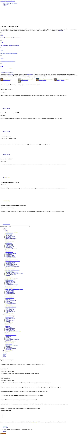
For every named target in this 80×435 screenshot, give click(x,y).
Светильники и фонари (11, 305)
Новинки (5, 353)
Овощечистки (8, 259)
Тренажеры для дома (10, 290)
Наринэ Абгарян (24, 80)
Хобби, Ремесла (9, 344)
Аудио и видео (9, 304)
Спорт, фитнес (9, 338)
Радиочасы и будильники (11, 303)
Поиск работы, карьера (10, 330)
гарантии (5, 426)
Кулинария (8, 321)
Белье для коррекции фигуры (12, 284)
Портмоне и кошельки (10, 311)
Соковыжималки (9, 252)
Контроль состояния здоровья (12, 272)
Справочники (8, 340)
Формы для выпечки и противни (13, 261)
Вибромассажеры (9, 276)
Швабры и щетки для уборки (12, 231)
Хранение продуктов (10, 265)
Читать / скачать (6, 108)
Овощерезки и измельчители (12, 258)
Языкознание (8, 349)
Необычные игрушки (10, 293)
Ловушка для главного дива (62, 78)
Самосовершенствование (11, 335)
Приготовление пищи (10, 256)
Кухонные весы (9, 247)
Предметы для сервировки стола (12, 270)
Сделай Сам (8, 336)
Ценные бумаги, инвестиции (12, 345)
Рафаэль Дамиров (42, 80)
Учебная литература (10, 342)
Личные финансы (9, 322)
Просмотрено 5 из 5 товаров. (7, 72)
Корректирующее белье (11, 282)
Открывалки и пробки (10, 263)
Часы (7, 312)
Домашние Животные (10, 318)
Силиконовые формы (10, 262)
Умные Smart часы (9, 313)
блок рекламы (11, 74)
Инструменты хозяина (10, 239)
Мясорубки (8, 250)
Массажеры (8, 275)
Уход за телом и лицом (10, 279)
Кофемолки (8, 249)
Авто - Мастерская (9, 302)
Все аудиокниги (6, 351)
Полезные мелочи (9, 286)
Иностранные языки (10, 320)
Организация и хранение (11, 238)
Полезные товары (9, 244)
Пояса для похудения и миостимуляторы (14, 289)
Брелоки (7, 242)
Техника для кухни (10, 246)
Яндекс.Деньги (33, 421)
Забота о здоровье (9, 271)
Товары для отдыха (10, 291)
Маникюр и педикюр (10, 281)
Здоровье (7, 319)
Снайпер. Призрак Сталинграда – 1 (46, 78)
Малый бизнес (9, 323)
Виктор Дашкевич (60, 80)
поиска (60, 30)
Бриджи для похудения (10, 285)
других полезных (30, 74)
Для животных (9, 243)
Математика (8, 324)
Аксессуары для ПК (10, 309)
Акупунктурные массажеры (11, 277)
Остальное (8, 301)
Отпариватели (9, 234)
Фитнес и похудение (10, 287)
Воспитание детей (9, 317)
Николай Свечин (6, 80)
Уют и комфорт (9, 235)
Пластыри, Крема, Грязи (11, 274)
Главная (4, 228)
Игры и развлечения (10, 292)
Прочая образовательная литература (13, 331)
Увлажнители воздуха (10, 236)
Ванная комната (9, 237)
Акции (4, 354)
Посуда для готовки (10, 255)
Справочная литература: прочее (12, 339)
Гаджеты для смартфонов (11, 307)
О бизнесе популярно (10, 328)
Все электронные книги (8, 350)
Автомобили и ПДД (10, 316)
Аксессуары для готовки (11, 257)
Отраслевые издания (10, 329)
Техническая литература (11, 341)
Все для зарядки (9, 308)
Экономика (8, 346)
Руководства (8, 333)
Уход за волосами (9, 280)
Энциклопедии (9, 347)
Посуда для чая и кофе (10, 267)
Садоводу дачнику (9, 240)
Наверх (4, 431)
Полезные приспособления (11, 264)
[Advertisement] (28, 15)
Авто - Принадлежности (11, 300)
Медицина (8, 326)
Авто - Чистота (9, 299)
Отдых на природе (9, 295)
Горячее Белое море (7, 78)
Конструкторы (9, 294)
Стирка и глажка (9, 233)
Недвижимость (9, 327)
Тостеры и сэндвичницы (11, 253)
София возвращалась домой (27, 78)
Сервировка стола (9, 268)
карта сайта (5, 427)
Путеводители (9, 332)
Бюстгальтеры (9, 283)
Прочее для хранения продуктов (12, 266)
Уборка (7, 230)
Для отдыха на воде (10, 296)
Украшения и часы (9, 310)
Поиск (4, 356)
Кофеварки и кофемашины (11, 248)
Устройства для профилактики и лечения (14, 273)
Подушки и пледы (9, 245)
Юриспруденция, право (11, 348)
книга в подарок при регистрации (10, 3)
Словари (7, 337)
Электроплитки (9, 254)
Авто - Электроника (10, 298)
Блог (4, 355)
